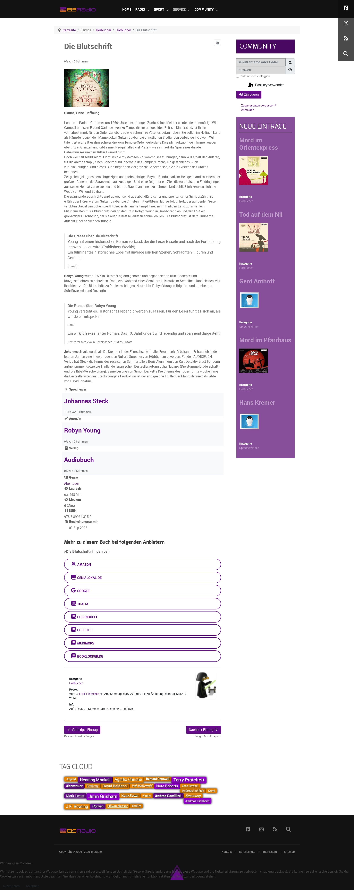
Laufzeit (74, 488)
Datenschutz (247, 852)
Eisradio (96, 852)
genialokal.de (89, 578)
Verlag (73, 448)
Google (83, 591)
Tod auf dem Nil (261, 214)
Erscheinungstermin (83, 522)
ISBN (72, 511)
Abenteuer (71, 484)
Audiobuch (79, 459)
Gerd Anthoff (257, 281)
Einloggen (251, 94)
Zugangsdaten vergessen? (258, 105)
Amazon (83, 564)
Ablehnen (32, 886)
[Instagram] (346, 23)
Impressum (269, 852)
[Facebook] (346, 7)
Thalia (82, 604)
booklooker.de (89, 656)
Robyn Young (82, 430)
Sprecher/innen (249, 326)
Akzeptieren (11, 886)
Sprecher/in (77, 389)
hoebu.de (84, 630)
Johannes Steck (86, 401)
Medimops (85, 643)
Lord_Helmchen (89, 694)
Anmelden (247, 109)
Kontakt (227, 852)
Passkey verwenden (269, 85)
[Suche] (346, 53)
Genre (73, 477)
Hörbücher (76, 683)
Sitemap (289, 852)
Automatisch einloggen (255, 76)
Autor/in (74, 419)
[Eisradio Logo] (77, 9)
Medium (74, 500)
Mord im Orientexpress (258, 143)
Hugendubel (87, 617)
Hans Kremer (257, 402)
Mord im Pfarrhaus (265, 340)
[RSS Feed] (346, 38)
